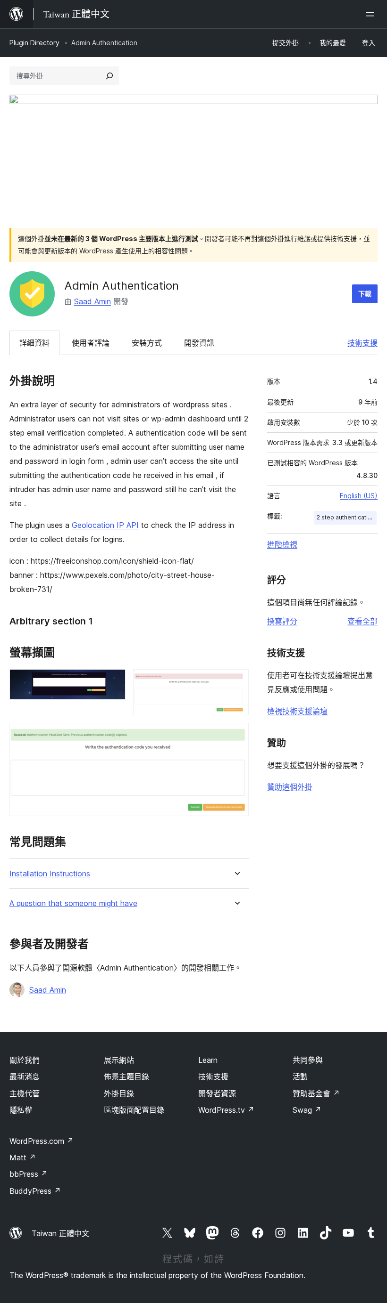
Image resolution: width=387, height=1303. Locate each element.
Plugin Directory (34, 43)
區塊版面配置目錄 (134, 1110)
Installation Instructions (49, 873)
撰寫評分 (282, 621)
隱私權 (20, 1110)
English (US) (359, 496)
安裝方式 (147, 343)
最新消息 (24, 1076)
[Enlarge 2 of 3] (236, 682)
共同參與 (308, 1060)
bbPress (28, 1174)
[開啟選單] (372, 14)
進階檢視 (282, 544)
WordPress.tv (226, 1110)
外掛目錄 (119, 1093)
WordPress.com (41, 1141)
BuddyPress (35, 1191)
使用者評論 (90, 343)
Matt (22, 1157)
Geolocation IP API (105, 525)
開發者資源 (217, 1093)
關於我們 (24, 1060)
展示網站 (119, 1060)
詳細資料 (34, 343)
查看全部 (362, 621)
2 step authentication (346, 517)
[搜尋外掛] (109, 75)
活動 (300, 1076)
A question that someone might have (73, 903)
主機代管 (24, 1093)
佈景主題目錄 (126, 1076)
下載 (364, 294)
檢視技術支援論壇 (297, 711)
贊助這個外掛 (289, 787)
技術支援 (362, 343)
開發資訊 (199, 343)
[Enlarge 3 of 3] (236, 735)
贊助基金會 (316, 1093)
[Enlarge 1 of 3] (113, 682)
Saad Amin (92, 301)
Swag (307, 1110)
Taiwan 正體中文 (60, 1233)
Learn (208, 1060)
